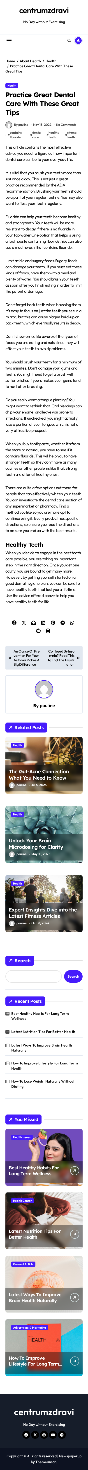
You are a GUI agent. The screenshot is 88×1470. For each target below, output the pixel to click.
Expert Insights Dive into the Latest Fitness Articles (43, 913)
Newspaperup (70, 1456)
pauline (47, 705)
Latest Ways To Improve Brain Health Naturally (41, 1047)
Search (23, 960)
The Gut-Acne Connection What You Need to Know (39, 774)
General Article (23, 1264)
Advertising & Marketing (29, 1327)
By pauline (21, 125)
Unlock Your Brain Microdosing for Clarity (36, 843)
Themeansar (45, 1462)
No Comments (66, 125)
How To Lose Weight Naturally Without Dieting (42, 1083)
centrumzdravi (44, 10)
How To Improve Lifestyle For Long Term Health (44, 1065)
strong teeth (71, 135)
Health (11, 85)
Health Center (22, 1200)
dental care (36, 135)
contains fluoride (16, 135)
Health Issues (22, 1137)
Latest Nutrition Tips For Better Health (43, 1031)
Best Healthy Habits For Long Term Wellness (40, 1016)
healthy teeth (54, 135)
